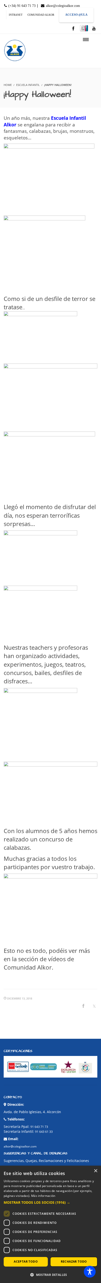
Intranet (16, 14)
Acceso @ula (76, 14)
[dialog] (50, 1224)
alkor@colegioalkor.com (62, 6)
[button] (50, 1202)
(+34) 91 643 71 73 (21, 6)
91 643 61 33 (44, 1132)
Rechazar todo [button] (74, 1261)
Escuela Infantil (28, 85)
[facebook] (73, 29)
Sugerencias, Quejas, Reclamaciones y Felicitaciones (46, 1160)
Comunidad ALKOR (40, 14)
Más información (43, 1196)
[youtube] (93, 29)
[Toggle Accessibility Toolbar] (89, 1271)
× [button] (95, 1171)
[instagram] (84, 28)
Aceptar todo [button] (26, 1261)
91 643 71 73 (39, 1127)
